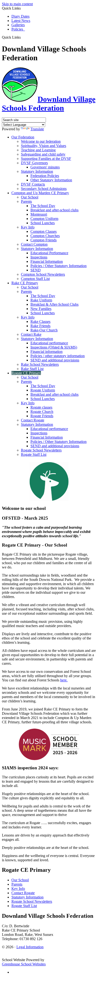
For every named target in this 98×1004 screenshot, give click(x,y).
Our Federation (22, 137)
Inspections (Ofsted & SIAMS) (53, 347)
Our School (29, 197)
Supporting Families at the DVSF (46, 159)
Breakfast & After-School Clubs (54, 304)
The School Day (42, 206)
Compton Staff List (35, 279)
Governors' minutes (45, 167)
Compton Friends (43, 240)
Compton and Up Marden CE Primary (40, 193)
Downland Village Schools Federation (48, 103)
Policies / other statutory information (57, 356)
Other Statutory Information (51, 180)
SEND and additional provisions (54, 360)
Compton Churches (45, 236)
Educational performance (49, 343)
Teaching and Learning (38, 150)
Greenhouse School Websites (24, 964)
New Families (40, 309)
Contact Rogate (32, 420)
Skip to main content (17, 4)
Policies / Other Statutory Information (58, 266)
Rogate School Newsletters (41, 450)
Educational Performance (49, 253)
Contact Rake (31, 334)
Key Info (27, 227)
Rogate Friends (41, 416)
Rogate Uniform (42, 390)
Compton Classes (43, 231)
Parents (26, 201)
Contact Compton (34, 244)
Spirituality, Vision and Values (43, 146)
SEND (35, 270)
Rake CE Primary (24, 283)
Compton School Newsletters (43, 274)
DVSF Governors (34, 163)
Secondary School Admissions (44, 189)
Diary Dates (20, 16)
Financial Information (46, 261)
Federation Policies (44, 176)
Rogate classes (41, 407)
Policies (18, 29)
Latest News (20, 21)
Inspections (38, 257)
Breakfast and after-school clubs (54, 210)
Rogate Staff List (33, 454)
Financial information (46, 352)
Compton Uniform (44, 219)
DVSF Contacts (33, 184)
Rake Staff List (32, 369)
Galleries (18, 25)
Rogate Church (41, 412)
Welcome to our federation (41, 141)
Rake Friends (40, 326)
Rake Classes (40, 321)
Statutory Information (37, 171)
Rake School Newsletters (40, 364)
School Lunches (42, 223)
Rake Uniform (41, 300)
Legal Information (30, 947)
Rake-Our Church (44, 330)
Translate (37, 129)
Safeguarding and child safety (43, 154)
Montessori (38, 214)
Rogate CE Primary (26, 373)
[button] (22, 37)
